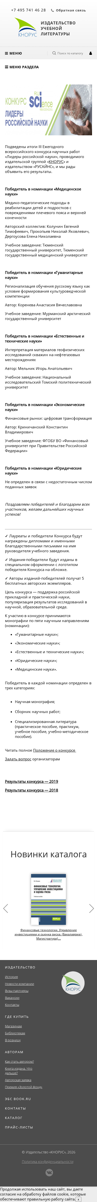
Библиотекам (15, 1033)
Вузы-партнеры (16, 990)
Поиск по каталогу (70, 53)
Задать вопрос (18, 758)
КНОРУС (56, 161)
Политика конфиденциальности (47, 1161)
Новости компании (19, 983)
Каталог (14, 1118)
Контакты (12, 1004)
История (11, 976)
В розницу (13, 1040)
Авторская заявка (18, 1080)
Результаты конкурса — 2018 (31, 790)
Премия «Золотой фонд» (23, 1087)
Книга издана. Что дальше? (18, 1070)
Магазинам (13, 1026)
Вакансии (12, 997)
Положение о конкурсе (54, 750)
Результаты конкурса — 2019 (31, 781)
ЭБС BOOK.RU (18, 1099)
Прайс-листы (19, 1127)
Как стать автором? (19, 1061)
